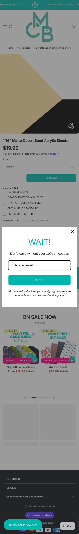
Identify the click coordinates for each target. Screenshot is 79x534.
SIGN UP (39, 279)
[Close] (72, 231)
